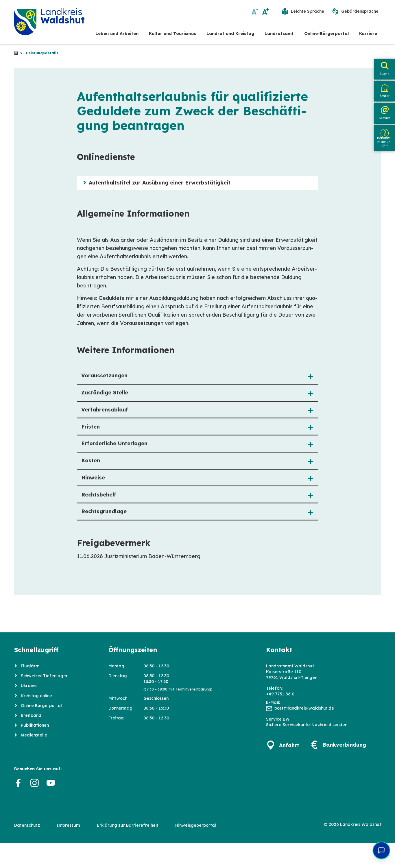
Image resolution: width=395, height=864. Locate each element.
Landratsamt (279, 33)
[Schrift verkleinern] (255, 11)
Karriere (368, 33)
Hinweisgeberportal (195, 825)
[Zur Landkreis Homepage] (25, 22)
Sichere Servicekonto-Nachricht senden (306, 724)
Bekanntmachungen (384, 141)
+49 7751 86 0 (280, 694)
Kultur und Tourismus (172, 33)
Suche (385, 74)
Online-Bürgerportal (326, 33)
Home (16, 53)
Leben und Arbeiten (117, 33)
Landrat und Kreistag (230, 33)
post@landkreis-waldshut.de (304, 708)
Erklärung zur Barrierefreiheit (127, 825)
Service (385, 118)
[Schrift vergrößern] (265, 11)
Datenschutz (27, 825)
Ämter (385, 96)
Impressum (68, 825)
